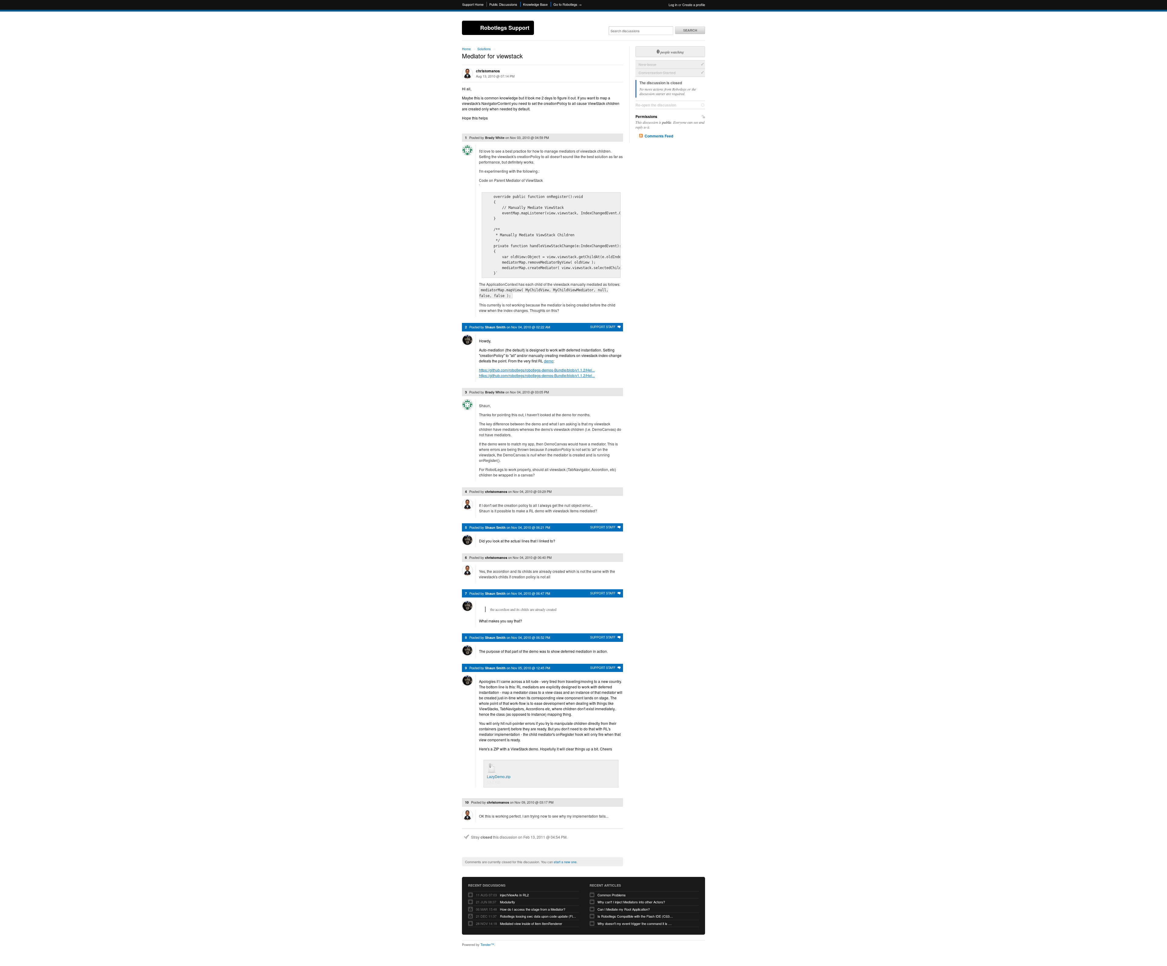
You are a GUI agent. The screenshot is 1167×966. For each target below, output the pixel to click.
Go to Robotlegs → (567, 4)
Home (466, 48)
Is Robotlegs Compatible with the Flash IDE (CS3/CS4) (635, 916)
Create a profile (693, 4)
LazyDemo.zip (499, 776)
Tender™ (487, 944)
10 (467, 802)
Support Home (473, 4)
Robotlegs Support (504, 28)
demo (548, 360)
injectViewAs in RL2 (514, 894)
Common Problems (611, 894)
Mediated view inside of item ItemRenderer (531, 923)
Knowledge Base (535, 4)
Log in (673, 4)
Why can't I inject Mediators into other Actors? (631, 901)
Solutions (484, 48)
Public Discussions (503, 4)
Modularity (507, 901)
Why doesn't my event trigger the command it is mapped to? (635, 923)
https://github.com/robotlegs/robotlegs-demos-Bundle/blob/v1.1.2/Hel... (537, 369)
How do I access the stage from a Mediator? (532, 909)
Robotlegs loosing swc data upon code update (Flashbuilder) (538, 916)
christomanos (488, 71)
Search (690, 30)
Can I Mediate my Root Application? (623, 909)
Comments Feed (659, 136)
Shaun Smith (495, 327)
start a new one (565, 861)
